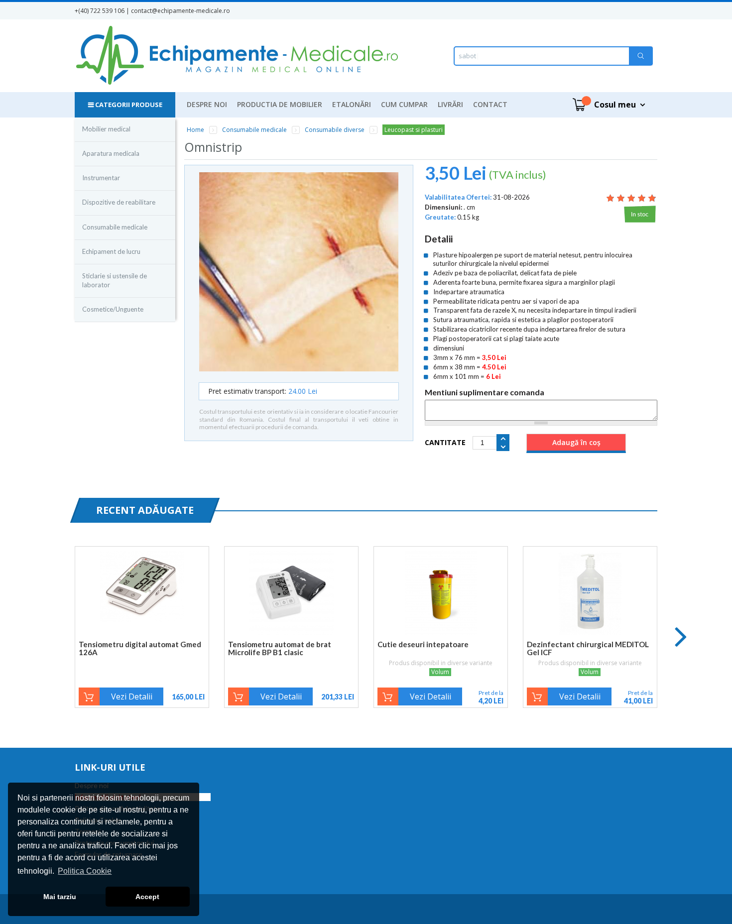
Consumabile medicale (114, 227)
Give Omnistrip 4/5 (641, 198)
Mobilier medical (106, 129)
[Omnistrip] (299, 272)
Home (195, 129)
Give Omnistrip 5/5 (652, 198)
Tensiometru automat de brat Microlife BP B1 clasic (279, 648)
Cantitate (445, 442)
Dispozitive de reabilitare (118, 202)
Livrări (450, 104)
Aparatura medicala (110, 153)
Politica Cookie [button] (85, 871)
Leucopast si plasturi (413, 129)
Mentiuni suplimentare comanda (484, 392)
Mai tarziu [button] (59, 897)
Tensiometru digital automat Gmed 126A (140, 648)
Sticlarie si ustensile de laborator (114, 280)
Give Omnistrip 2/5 (620, 198)
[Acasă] (237, 55)
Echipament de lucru (111, 251)
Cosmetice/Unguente (112, 309)
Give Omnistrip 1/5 (610, 198)
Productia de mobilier (279, 104)
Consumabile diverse (335, 129)
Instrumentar (101, 178)
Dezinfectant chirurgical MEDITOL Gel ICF (588, 648)
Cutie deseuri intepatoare (423, 644)
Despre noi (207, 104)
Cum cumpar (404, 104)
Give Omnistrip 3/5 (631, 198)
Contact (490, 104)
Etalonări (351, 104)
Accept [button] (147, 897)
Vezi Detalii (131, 696)
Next (681, 636)
